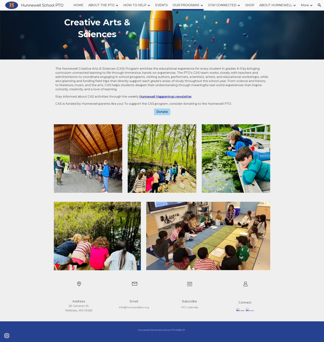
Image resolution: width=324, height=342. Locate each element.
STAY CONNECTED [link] (222, 5)
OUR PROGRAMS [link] (186, 5)
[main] (97, 35)
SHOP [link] (249, 5)
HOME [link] (78, 5)
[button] (319, 5)
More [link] (305, 5)
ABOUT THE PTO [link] (101, 5)
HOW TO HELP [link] (134, 5)
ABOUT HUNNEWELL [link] (275, 5)
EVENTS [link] (161, 5)
